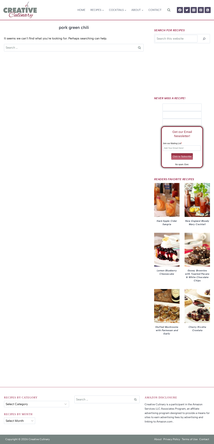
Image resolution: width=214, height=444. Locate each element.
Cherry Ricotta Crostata (197, 329)
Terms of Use (190, 439)
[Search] (204, 38)
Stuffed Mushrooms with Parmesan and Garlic (166, 330)
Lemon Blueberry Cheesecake (167, 272)
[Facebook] (180, 10)
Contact (155, 10)
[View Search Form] (169, 10)
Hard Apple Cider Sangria (167, 223)
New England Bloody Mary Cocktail (197, 223)
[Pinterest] (201, 10)
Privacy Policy (171, 439)
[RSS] (208, 10)
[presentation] (167, 200)
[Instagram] (194, 10)
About (158, 439)
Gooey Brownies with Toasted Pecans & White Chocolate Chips (197, 275)
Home (81, 10)
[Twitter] (187, 10)
